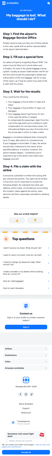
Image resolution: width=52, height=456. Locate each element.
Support (26, 408)
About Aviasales (26, 404)
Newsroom (26, 412)
